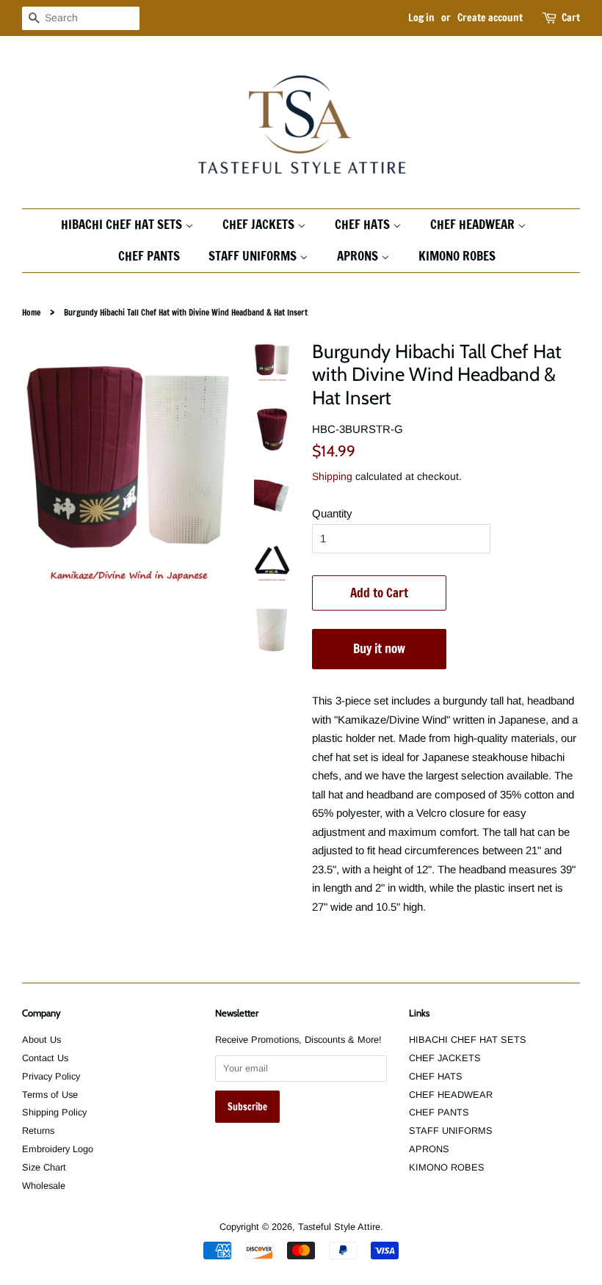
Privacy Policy (51, 1076)
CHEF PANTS (149, 256)
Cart (571, 17)
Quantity (332, 513)
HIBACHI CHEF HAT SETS (123, 224)
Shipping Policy (54, 1112)
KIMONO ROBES (457, 256)
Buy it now (379, 648)
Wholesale (43, 1185)
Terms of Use (50, 1094)
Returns (38, 1130)
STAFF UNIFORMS (254, 256)
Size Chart (44, 1167)
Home (31, 312)
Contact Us (45, 1057)
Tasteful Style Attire (339, 1226)
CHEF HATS (364, 224)
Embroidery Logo (57, 1148)
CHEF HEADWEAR (474, 224)
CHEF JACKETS (259, 224)
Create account (490, 17)
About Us (41, 1039)
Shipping (332, 476)
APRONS (359, 256)
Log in (421, 17)
